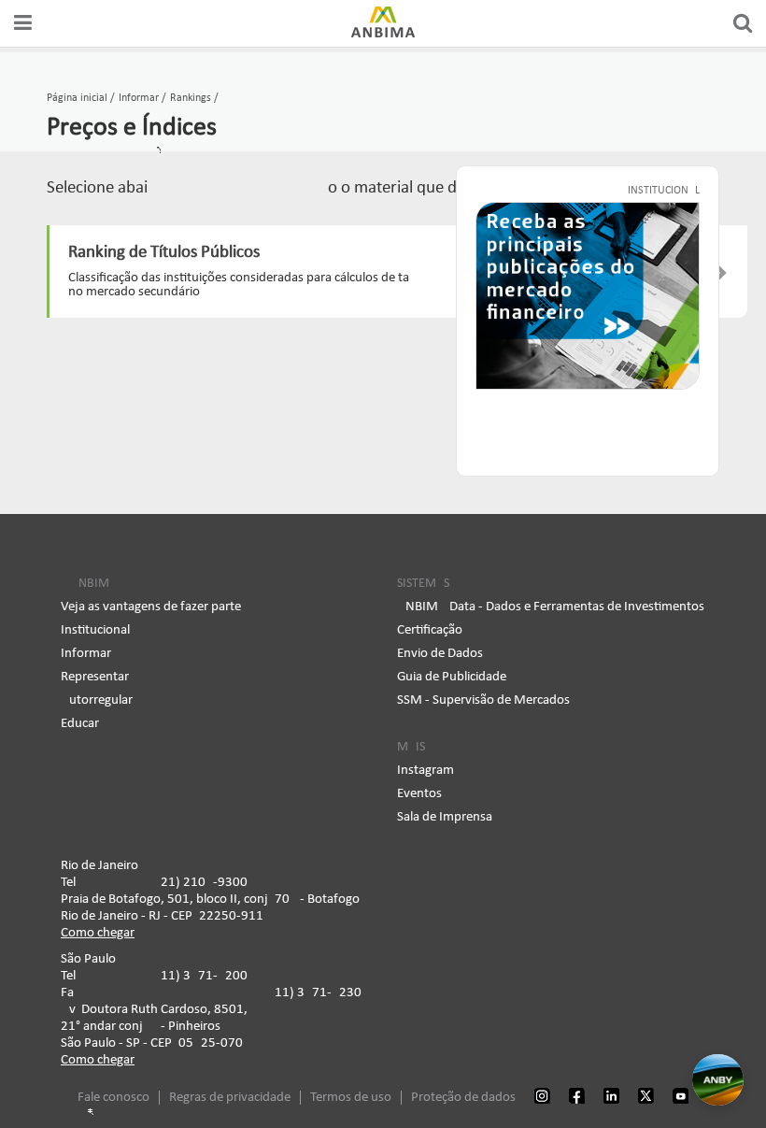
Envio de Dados (440, 654)
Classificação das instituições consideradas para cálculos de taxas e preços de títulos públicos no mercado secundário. (381, 285)
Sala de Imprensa (444, 817)
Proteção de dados (463, 1098)
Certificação (429, 630)
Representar (95, 677)
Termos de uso (350, 1098)
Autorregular (97, 700)
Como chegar (98, 933)
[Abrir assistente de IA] (718, 1080)
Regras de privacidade (230, 1098)
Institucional (95, 630)
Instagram (425, 771)
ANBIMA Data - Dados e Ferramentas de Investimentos (550, 607)
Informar (86, 654)
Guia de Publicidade (451, 677)
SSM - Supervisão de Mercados (483, 700)
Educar (80, 724)
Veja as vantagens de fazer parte (151, 607)
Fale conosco (113, 1098)
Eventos (419, 794)
